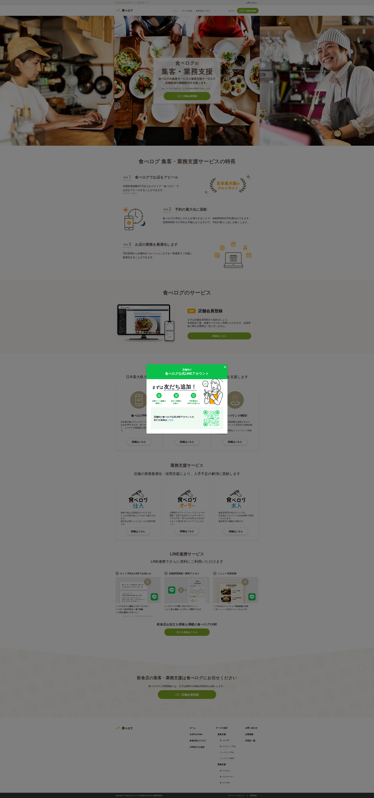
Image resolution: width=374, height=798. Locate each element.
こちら (170, 419)
